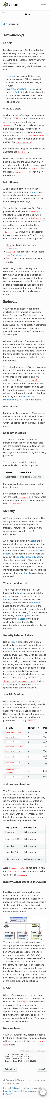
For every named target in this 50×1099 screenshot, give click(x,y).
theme (28, 1088)
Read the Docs (10, 1091)
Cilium (27, 14)
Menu (44, 4)
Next (41, 1069)
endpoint (34, 192)
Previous (11, 1069)
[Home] (4, 24)
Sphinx (15, 1088)
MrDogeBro (8, 1094)
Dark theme (23, 1091)
